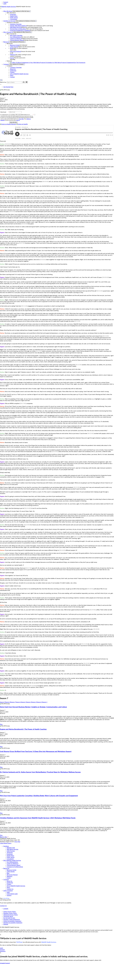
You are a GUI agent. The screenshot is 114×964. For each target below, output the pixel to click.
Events (12, 57)
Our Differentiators (15, 37)
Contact (12, 77)
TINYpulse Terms (8, 916)
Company (6, 64)
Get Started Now (8, 87)
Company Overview (16, 67)
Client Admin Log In (5, 843)
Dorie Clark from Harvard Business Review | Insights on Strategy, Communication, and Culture (33, 707)
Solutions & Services (9, 21)
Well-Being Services (16, 27)
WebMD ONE (11, 847)
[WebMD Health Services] (8, 6)
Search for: (3, 82)
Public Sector (14, 17)
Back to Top (3, 837)
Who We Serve (7, 11)
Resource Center (15, 45)
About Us (13, 69)
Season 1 (44, 702)
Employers (13, 14)
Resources (6, 42)
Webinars (13, 54)
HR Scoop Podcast (15, 51)
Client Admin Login (12, 893)
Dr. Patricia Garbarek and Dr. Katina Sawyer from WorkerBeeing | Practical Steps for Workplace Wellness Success (40, 772)
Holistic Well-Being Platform (18, 25)
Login (4, 3)
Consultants (13, 19)
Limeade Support (5, 963)
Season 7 (13, 702)
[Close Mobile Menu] (0, 8)
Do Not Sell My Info (9, 918)
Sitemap (5, 924)
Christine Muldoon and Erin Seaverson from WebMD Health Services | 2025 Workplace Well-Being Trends (37, 818)
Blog (11, 48)
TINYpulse (10, 852)
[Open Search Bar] (1, 80)
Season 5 (23, 702)
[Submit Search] (24, 82)
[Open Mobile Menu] (0, 84)
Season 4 (29, 702)
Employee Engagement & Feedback (20, 30)
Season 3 (34, 702)
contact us (18, 120)
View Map (17, 841)
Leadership (13, 70)
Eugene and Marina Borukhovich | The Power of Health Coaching (23, 729)
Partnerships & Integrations (18, 29)
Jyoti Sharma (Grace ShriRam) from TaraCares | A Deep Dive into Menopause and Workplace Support (35, 751)
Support (5, 2)
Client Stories (14, 46)
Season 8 (8, 702)
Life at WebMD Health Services (19, 74)
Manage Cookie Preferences (11, 919)
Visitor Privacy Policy (9, 911)
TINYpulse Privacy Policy (10, 914)
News (11, 75)
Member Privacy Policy (10, 913)
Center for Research (16, 38)
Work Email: (4, 112)
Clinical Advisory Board (17, 40)
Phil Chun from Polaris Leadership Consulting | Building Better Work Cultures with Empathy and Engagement (39, 796)
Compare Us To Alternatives (15, 866)
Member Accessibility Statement (12, 922)
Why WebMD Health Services (12, 860)
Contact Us (10, 889)
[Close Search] (26, 82)
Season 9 (2, 702)
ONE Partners (11, 851)
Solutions (6, 846)
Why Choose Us (8, 32)
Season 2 (39, 702)
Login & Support (8, 890)
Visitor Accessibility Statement (12, 921)
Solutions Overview (16, 24)
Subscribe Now (13, 122)
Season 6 (18, 702)
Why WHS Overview (16, 35)
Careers (12, 72)
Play (1, 724)
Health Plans (13, 16)
